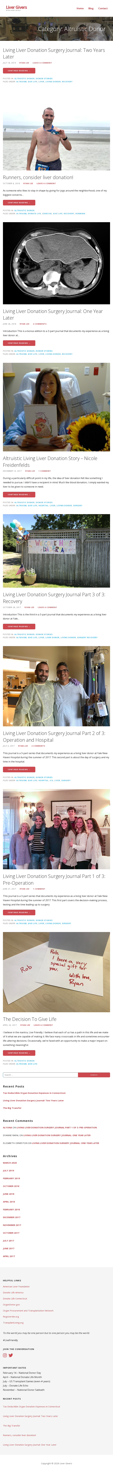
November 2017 (12, 1225)
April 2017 (9, 1256)
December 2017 (11, 1217)
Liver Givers (16, 7)
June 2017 (8, 1248)
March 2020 (10, 1162)
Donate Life (34, 213)
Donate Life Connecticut (15, 1298)
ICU (51, 780)
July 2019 (8, 1170)
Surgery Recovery (87, 637)
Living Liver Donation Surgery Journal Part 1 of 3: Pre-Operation (57, 1127)
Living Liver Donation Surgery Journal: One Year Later (56, 1135)
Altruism (21, 81)
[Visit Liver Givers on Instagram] (5, 1355)
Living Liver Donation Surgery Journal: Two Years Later (33, 1100)
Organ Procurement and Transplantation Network (28, 1310)
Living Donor (53, 81)
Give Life (32, 81)
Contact (103, 8)
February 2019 (11, 1178)
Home (80, 8)
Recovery (67, 81)
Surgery (77, 505)
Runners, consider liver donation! (38, 177)
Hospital (44, 505)
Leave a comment (42, 63)
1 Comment (45, 471)
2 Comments (39, 324)
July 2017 (8, 1240)
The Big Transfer (12, 1107)
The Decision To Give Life (29, 1019)
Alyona (7, 1127)
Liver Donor (52, 637)
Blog (91, 8)
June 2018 (8, 1193)
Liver (41, 81)
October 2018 (11, 1186)
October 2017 (11, 1232)
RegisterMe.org (11, 1316)
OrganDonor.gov (11, 1304)
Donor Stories (44, 78)
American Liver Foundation (16, 1286)
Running (80, 213)
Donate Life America (13, 1292)
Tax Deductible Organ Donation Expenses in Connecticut (34, 1092)
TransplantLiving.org (13, 1322)
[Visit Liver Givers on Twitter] (11, 1355)
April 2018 (9, 1201)
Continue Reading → (19, 71)
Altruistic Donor (24, 78)
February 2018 (11, 1209)
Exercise (47, 213)
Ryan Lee (24, 63)
